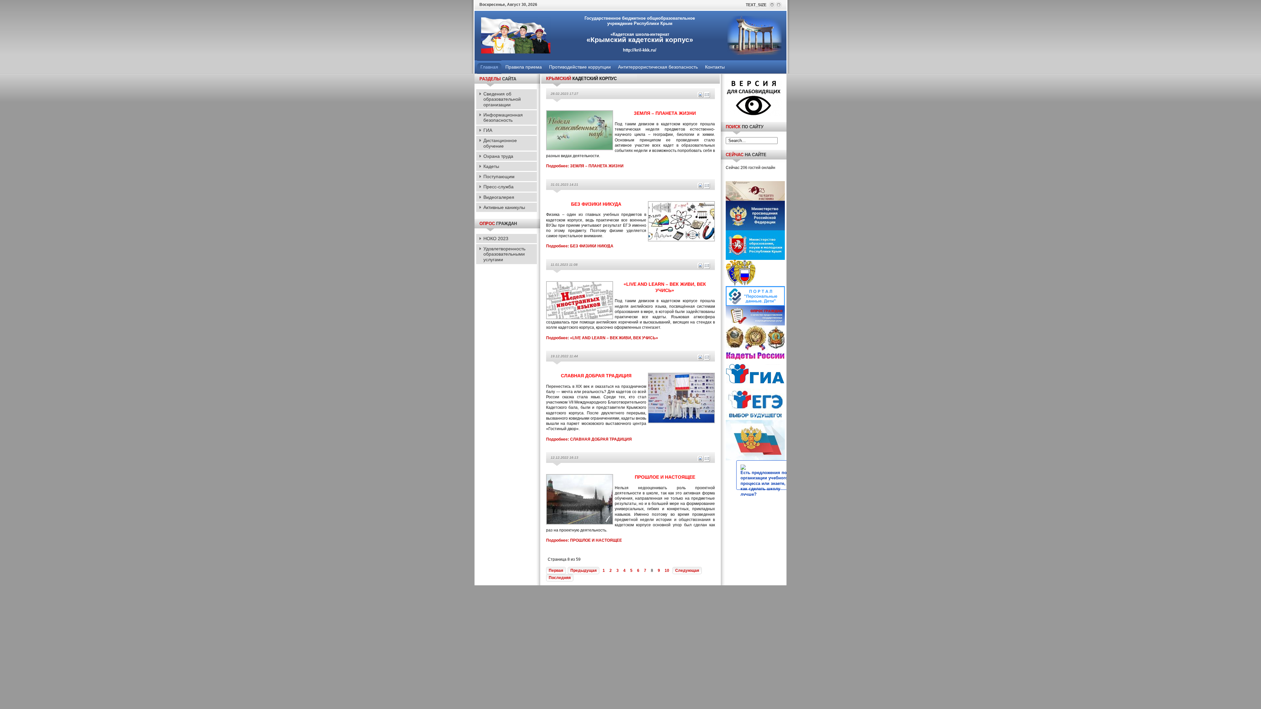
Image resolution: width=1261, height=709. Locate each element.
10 (667, 570)
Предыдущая (583, 570)
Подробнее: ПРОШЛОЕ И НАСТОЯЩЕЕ (584, 540)
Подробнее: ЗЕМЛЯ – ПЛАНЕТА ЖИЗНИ (585, 166)
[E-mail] (707, 96)
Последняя (560, 577)
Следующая (687, 570)
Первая (556, 570)
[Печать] (700, 96)
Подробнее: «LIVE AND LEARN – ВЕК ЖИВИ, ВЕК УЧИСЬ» (602, 338)
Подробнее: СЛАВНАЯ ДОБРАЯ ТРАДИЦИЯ (589, 439)
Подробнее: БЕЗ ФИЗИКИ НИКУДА (579, 246)
